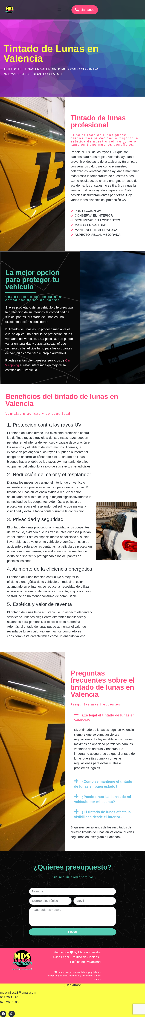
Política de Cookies (85, 957)
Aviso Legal (61, 957)
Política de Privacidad (85, 962)
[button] (59, 10)
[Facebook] (3, 1014)
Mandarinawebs (89, 952)
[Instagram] (11, 1014)
